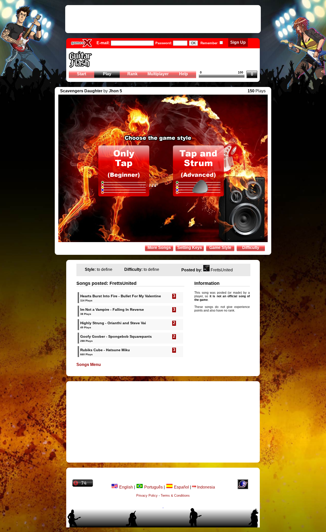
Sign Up (238, 42)
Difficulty (250, 247)
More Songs (159, 247)
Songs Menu (88, 364)
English (125, 487)
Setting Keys (189, 247)
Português (153, 487)
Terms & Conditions (175, 495)
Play (107, 74)
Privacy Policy (147, 495)
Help (183, 74)
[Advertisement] (163, 19)
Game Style (220, 247)
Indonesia (205, 487)
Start (81, 74)
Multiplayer (158, 74)
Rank (132, 74)
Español (181, 487)
